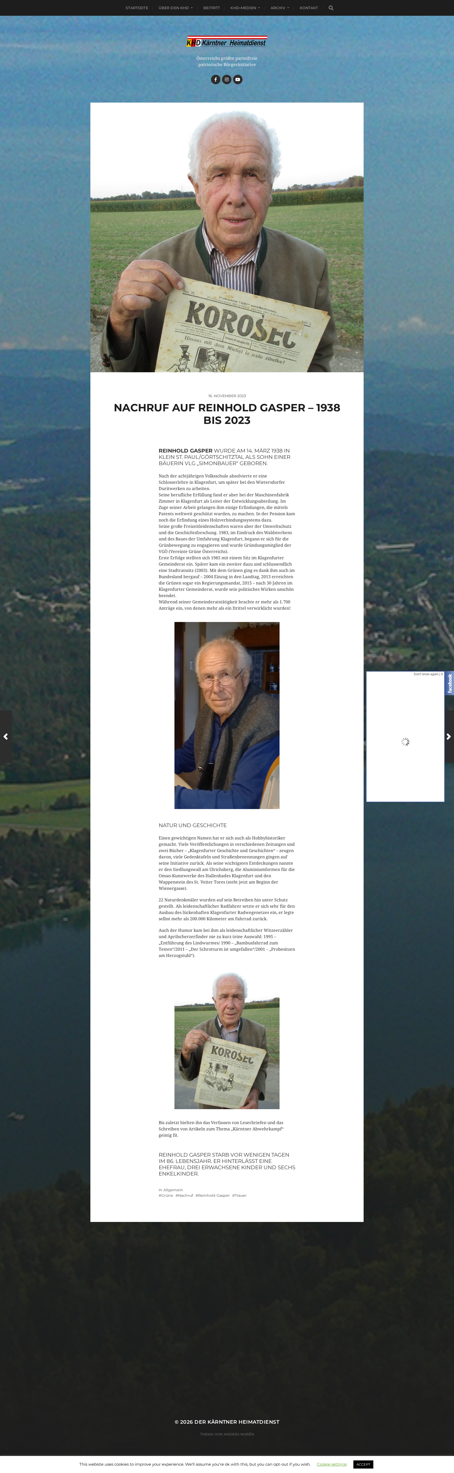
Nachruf (185, 1195)
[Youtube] (238, 79)
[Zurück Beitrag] (6, 736)
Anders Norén (239, 1434)
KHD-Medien (243, 8)
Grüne (167, 1195)
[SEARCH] (331, 8)
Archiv (278, 8)
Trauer (241, 1195)
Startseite (137, 8)
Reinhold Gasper (214, 1195)
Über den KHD (174, 8)
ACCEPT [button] (363, 1464)
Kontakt (309, 8)
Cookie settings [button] (332, 1464)
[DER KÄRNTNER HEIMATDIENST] (227, 41)
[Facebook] (215, 79)
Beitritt (211, 8)
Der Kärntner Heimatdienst (236, 1422)
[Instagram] (226, 79)
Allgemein (173, 1190)
